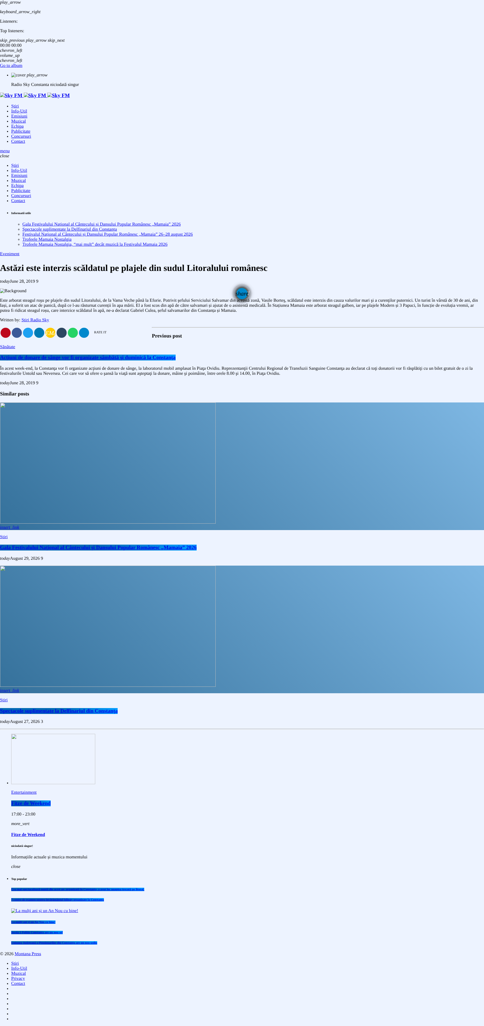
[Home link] (35, 96)
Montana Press (28, 954)
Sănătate (7, 347)
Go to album (11, 65)
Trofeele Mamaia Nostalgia (46, 239)
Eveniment (9, 254)
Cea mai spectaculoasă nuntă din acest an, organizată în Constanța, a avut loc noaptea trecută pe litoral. (77, 889)
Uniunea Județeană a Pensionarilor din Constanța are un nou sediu (54, 943)
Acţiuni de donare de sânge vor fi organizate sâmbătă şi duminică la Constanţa (88, 357)
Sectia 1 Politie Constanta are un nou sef (37, 932)
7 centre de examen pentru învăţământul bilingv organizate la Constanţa (57, 899)
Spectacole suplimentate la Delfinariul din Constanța (69, 229)
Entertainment (24, 792)
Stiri (4, 537)
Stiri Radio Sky (35, 320)
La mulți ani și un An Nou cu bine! (33, 922)
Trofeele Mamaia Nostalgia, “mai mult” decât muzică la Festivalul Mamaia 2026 (94, 244)
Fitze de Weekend (31, 803)
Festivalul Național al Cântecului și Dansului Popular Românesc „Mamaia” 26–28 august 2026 (107, 234)
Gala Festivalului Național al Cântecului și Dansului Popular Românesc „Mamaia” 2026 (101, 224)
